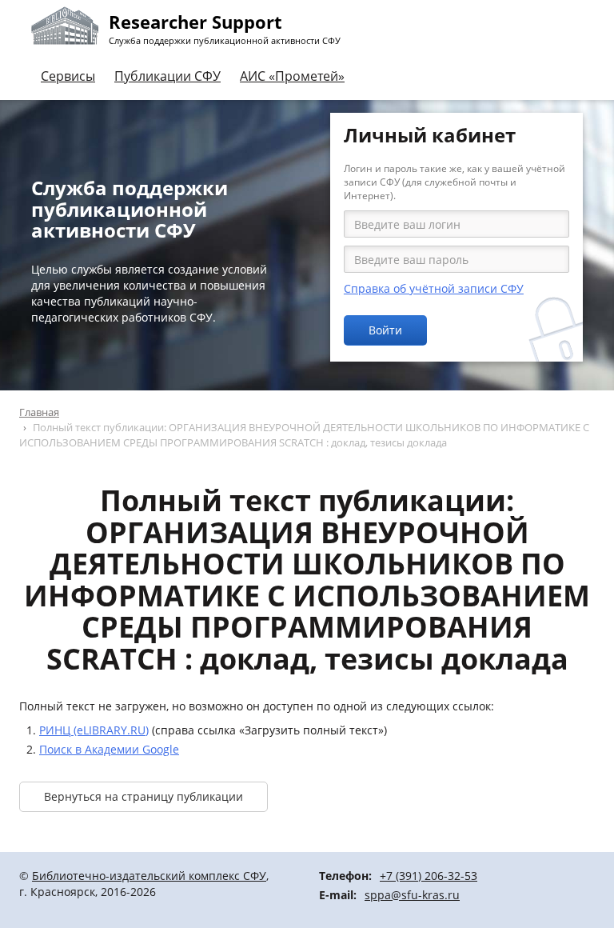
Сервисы (68, 76)
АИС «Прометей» (292, 76)
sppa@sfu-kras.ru (412, 894)
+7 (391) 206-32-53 (428, 875)
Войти (385, 330)
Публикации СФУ (167, 76)
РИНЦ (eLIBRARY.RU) (94, 730)
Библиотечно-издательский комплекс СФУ (149, 875)
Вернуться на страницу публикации (143, 796)
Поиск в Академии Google (109, 749)
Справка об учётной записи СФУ (434, 288)
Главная (39, 412)
